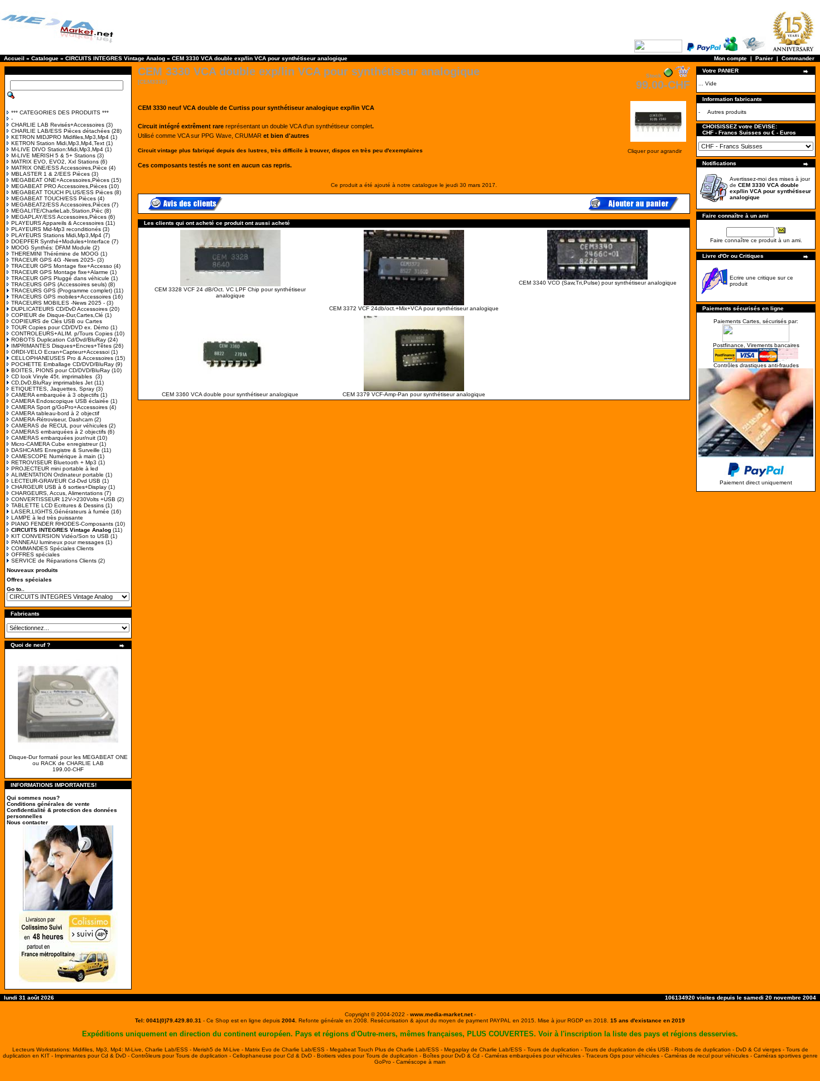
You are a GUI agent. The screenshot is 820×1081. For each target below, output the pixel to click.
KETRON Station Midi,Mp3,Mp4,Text (57, 143)
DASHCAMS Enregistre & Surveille (55, 450)
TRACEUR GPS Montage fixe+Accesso (61, 266)
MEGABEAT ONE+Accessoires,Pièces (60, 180)
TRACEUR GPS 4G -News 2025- (53, 260)
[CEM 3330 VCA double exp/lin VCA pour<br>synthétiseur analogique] (658, 143)
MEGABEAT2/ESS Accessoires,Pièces (60, 204)
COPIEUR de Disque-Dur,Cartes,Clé (57, 315)
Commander (798, 58)
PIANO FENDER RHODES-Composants (62, 524)
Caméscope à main (421, 1062)
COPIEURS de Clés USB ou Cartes (56, 321)
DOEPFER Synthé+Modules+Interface (60, 241)
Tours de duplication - (555, 1049)
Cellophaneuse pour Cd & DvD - (275, 1056)
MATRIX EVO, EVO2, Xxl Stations (55, 161)
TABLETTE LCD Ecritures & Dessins (57, 505)
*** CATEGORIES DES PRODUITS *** (60, 112)
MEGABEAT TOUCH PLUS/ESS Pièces (62, 192)
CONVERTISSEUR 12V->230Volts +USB (63, 499)
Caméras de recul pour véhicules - (709, 1056)
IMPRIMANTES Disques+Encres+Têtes (61, 346)
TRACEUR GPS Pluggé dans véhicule (60, 278)
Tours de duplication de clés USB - (629, 1049)
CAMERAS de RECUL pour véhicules (59, 425)
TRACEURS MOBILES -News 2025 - (58, 303)
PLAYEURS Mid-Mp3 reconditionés (56, 229)
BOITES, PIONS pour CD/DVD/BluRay (60, 370)
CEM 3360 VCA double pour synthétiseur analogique (230, 394)
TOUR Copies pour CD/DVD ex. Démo (60, 327)
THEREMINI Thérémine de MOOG (55, 254)
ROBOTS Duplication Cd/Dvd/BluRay (58, 340)
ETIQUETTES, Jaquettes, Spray (52, 389)
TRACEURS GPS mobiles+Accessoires (61, 297)
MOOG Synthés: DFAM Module (51, 247)
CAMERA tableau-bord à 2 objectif (55, 413)
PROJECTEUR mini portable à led (54, 468)
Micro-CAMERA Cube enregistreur (54, 444)
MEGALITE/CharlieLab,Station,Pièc (57, 211)
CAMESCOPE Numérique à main (53, 456)
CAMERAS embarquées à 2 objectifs (58, 432)
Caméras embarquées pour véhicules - (535, 1056)
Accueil (14, 58)
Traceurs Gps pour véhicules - (625, 1056)
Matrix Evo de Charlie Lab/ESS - (287, 1049)
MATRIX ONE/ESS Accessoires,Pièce (59, 168)
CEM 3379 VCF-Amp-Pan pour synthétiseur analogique (414, 394)
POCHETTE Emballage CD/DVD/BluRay (62, 364)
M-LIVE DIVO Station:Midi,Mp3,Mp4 (57, 149)
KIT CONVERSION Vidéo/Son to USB (60, 536)
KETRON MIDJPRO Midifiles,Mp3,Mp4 (60, 137)
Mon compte (730, 58)
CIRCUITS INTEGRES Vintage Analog (115, 58)
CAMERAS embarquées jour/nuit (53, 438)
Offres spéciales (29, 579)
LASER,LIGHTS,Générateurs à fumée (60, 511)
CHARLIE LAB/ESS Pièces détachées (60, 131)
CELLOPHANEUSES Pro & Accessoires (62, 358)
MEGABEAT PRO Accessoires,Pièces (59, 186)
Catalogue (45, 58)
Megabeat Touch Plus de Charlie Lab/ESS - (387, 1049)
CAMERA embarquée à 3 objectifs (55, 395)
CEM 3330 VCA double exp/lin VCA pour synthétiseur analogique (260, 58)
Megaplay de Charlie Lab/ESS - (485, 1049)
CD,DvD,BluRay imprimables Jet (52, 382)
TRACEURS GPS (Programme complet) (61, 290)
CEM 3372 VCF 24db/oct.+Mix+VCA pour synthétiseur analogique (414, 308)
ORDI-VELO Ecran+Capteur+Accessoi (60, 352)
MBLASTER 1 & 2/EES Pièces (50, 174)
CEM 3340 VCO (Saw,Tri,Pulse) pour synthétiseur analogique (598, 283)
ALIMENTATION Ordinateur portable (57, 475)
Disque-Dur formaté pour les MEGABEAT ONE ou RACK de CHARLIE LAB (68, 760)
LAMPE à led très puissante (47, 518)
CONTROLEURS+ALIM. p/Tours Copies (62, 333)
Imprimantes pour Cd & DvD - (93, 1056)
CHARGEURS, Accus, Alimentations (57, 493)
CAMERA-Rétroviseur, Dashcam (52, 419)
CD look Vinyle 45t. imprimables (52, 376)
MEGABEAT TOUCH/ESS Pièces (53, 198)
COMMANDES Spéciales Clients (52, 548)
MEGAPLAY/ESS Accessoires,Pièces (59, 217)
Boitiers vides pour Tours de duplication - (370, 1056)
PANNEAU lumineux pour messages (57, 542)
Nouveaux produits (32, 570)
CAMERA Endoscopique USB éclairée (60, 401)
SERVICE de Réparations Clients (54, 561)
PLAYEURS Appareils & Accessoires (57, 223)
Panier (764, 58)
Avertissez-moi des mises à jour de (770, 188)
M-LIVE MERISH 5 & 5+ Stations (53, 155)
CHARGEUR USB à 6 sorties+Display (59, 487)
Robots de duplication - (705, 1049)
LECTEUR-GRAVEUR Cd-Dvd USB (55, 481)
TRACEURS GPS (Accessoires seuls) (59, 284)
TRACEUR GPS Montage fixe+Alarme (59, 272)
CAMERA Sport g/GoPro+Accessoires (59, 407)
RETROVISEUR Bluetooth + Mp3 (54, 462)
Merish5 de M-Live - (219, 1049)
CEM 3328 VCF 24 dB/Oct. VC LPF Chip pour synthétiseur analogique (230, 292)
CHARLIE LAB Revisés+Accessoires (57, 125)
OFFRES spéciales (35, 554)
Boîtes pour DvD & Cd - (454, 1056)
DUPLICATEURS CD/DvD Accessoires (59, 309)
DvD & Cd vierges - (761, 1049)
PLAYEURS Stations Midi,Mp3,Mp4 (56, 235)
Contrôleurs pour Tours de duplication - (182, 1056)
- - (441, 1014)
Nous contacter (27, 822)
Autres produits (726, 112)
